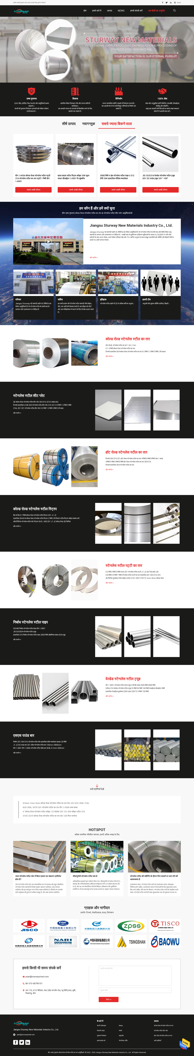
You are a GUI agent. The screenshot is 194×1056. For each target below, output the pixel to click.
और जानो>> (94, 257)
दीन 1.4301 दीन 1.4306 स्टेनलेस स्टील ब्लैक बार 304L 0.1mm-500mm (38, 748)
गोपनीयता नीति (123, 1041)
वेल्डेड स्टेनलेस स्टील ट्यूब (123, 679)
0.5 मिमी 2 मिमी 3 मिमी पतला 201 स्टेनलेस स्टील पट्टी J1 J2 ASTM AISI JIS (132, 572)
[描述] (174, 10)
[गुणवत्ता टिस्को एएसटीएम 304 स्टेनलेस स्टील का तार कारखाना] (84, 466)
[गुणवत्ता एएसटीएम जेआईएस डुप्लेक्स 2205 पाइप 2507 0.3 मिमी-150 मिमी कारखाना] (84, 693)
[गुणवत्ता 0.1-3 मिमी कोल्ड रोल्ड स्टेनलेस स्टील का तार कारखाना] (55, 353)
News (121, 1025)
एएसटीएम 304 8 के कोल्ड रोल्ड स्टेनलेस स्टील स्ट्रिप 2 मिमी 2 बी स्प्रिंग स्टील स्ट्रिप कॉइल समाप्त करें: (160, 178)
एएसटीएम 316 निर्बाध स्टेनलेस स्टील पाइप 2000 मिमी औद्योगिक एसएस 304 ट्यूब (39, 635)
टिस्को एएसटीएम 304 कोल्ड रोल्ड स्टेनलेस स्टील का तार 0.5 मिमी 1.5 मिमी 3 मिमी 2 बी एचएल (32, 178)
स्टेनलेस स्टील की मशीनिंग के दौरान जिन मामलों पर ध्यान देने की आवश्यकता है (154, 878)
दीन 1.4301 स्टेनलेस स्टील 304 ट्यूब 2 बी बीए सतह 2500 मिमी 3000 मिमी (130, 685)
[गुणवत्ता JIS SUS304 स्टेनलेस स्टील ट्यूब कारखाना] (137, 636)
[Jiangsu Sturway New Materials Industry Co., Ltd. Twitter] (167, 2)
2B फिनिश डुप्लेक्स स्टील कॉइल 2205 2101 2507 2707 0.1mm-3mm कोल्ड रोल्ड (135, 578)
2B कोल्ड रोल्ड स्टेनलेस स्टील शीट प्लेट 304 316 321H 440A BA (35, 402)
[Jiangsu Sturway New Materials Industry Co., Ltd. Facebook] (163, 2)
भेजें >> (108, 999)
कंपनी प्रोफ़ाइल (101, 1025)
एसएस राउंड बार (23, 735)
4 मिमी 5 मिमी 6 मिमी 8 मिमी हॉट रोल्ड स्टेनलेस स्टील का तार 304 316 (128, 462)
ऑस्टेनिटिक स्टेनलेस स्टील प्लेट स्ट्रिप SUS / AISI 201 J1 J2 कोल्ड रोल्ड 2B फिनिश (42, 521)
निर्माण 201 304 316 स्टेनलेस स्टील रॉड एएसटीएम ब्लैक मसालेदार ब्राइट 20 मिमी (39, 742)
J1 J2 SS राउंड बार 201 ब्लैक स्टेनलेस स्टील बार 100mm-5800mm (37, 745)
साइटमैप (121, 1036)
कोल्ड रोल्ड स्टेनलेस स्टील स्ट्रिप (35, 509)
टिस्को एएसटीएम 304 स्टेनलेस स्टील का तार (120, 465)
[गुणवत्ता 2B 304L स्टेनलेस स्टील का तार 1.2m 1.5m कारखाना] (26, 353)
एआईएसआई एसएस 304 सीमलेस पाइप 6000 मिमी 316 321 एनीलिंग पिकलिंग (52, 803)
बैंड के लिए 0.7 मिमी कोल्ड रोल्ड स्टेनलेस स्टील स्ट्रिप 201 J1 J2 (34, 515)
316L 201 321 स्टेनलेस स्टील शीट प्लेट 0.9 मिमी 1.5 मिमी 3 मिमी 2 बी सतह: (117, 177)
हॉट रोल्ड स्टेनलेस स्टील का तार (126, 452)
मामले (120, 1031)
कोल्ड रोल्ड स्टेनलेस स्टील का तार (128, 339)
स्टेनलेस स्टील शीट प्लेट (29, 395)
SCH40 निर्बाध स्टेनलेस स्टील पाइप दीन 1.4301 (29, 628)
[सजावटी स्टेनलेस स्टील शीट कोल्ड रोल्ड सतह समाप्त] (48, 241)
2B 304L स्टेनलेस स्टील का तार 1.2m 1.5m (121, 345)
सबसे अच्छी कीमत (33, 189)
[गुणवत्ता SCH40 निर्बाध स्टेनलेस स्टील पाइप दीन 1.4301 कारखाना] (108, 636)
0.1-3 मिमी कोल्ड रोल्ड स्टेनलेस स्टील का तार (120, 348)
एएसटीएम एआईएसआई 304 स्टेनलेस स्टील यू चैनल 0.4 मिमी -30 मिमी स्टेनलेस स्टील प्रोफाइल (59, 816)
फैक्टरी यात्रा (101, 1031)
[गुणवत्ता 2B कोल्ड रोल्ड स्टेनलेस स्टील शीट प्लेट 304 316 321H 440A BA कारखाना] (108, 410)
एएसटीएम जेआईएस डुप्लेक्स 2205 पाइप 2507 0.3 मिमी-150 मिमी (127, 691)
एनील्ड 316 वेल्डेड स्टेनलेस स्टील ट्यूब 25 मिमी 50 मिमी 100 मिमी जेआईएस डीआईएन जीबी (135, 688)
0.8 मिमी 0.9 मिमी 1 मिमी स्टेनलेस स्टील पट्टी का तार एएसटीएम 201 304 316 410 (133, 575)
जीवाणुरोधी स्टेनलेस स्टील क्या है (85, 876)
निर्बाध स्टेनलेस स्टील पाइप (30, 622)
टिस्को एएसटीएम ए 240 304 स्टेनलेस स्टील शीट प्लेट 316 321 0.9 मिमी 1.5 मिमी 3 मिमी (42, 405)
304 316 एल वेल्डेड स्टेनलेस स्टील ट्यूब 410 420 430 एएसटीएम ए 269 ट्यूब (53, 807)
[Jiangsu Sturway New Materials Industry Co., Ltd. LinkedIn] (171, 2)
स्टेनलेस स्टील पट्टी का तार (124, 565)
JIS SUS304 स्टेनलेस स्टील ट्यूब (24, 632)
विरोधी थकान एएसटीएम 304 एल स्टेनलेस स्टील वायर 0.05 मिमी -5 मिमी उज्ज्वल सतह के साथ (58, 811)
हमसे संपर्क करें (101, 1041)
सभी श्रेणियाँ (157, 1041)
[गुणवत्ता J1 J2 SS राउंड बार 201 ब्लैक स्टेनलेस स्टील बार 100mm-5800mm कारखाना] (137, 749)
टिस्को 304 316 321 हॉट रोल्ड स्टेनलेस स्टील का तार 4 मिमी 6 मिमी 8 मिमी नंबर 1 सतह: (73, 178)
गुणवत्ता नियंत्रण (101, 1036)
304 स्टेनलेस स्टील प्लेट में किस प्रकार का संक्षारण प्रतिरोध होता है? (38, 878)
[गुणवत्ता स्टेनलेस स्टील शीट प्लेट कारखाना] (97, 50)
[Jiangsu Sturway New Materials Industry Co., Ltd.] (21, 11)
